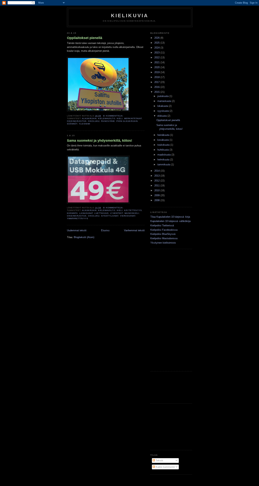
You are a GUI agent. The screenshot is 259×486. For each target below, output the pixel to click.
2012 (157, 180)
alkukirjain (89, 118)
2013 (157, 175)
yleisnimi (84, 124)
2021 (157, 62)
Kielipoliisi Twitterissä (162, 225)
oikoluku (94, 121)
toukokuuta (163, 144)
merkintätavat (133, 118)
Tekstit (159, 460)
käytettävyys (133, 210)
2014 (157, 170)
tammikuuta (164, 164)
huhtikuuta (163, 149)
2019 (157, 72)
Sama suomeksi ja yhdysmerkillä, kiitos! (99, 140)
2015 (157, 92)
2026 (157, 37)
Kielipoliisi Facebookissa (163, 229)
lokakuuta (163, 106)
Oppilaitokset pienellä (84, 38)
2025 (157, 42)
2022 (157, 57)
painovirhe (108, 121)
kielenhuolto (106, 118)
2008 (157, 200)
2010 (157, 190)
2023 (157, 52)
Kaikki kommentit (165, 467)
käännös (72, 213)
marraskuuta (164, 101)
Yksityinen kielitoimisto (163, 242)
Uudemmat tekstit (76, 230)
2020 (157, 67)
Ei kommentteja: (113, 116)
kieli (120, 118)
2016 (157, 87)
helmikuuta (163, 159)
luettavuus (101, 213)
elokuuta (162, 115)
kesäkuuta (163, 139)
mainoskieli (132, 213)
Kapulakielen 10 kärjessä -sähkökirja (170, 221)
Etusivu (105, 230)
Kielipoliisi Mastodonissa (163, 238)
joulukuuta (163, 96)
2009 (157, 195)
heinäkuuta (163, 135)
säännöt (72, 124)
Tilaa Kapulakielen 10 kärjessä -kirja (170, 216)
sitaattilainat (109, 216)
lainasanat (86, 213)
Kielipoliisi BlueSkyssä (162, 234)
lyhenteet (116, 213)
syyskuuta (163, 110)
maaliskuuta (164, 154)
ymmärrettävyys (77, 218)
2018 (157, 77)
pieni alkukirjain (127, 121)
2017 (157, 82)
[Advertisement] (161, 309)
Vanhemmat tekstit (134, 230)
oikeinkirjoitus (76, 121)
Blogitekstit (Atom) (84, 237)
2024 (157, 47)
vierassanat (127, 216)
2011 (157, 185)
